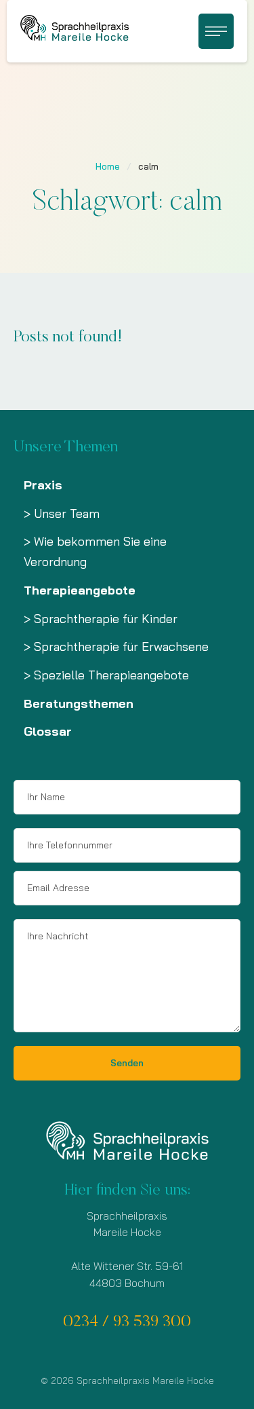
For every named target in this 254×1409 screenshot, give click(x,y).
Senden (127, 1062)
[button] (216, 31)
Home (108, 166)
